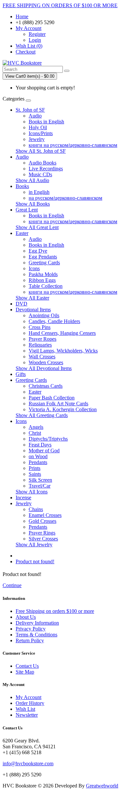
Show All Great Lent (37, 227)
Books (22, 186)
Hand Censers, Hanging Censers (62, 333)
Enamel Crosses (45, 515)
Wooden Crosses (46, 362)
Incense (23, 497)
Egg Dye (38, 251)
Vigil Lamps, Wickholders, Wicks (63, 350)
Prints (34, 468)
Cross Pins (39, 327)
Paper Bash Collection (52, 397)
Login (35, 40)
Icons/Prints (41, 133)
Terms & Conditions (36, 634)
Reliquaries (40, 345)
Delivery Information (37, 623)
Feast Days (40, 444)
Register (37, 34)
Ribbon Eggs (42, 280)
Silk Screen (40, 480)
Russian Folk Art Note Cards (58, 403)
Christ (35, 433)
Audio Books (42, 162)
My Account (28, 697)
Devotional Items (33, 309)
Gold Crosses (42, 521)
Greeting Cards (44, 262)
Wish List (25, 709)
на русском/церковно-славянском (65, 198)
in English (39, 192)
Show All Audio (32, 180)
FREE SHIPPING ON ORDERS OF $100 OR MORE (60, 5)
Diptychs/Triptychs (48, 439)
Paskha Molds (43, 274)
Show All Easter (32, 298)
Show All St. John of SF (41, 151)
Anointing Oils (44, 315)
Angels (36, 427)
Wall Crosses (42, 356)
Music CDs (40, 174)
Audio (35, 115)
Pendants (38, 462)
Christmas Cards (46, 386)
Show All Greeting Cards (42, 415)
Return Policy (30, 640)
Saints (35, 474)
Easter (22, 233)
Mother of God (44, 450)
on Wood (38, 456)
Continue (12, 585)
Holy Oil (38, 127)
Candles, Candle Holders (54, 321)
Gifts (21, 374)
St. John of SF (30, 110)
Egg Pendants (43, 256)
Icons (34, 268)
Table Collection (46, 286)
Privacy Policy (31, 628)
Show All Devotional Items (44, 368)
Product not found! (35, 561)
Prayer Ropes (42, 339)
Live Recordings (46, 168)
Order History (30, 703)
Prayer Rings (42, 533)
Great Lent (27, 209)
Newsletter (27, 715)
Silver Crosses (43, 538)
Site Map (25, 672)
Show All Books (33, 204)
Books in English (46, 121)
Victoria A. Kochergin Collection (63, 409)
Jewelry (37, 139)
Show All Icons (32, 491)
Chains (36, 509)
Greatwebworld (102, 785)
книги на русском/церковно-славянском (73, 145)
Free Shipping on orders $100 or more (55, 611)
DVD (21, 303)
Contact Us (27, 666)
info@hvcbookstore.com (28, 763)
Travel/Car (39, 486)
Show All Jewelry (34, 544)
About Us (26, 617)
